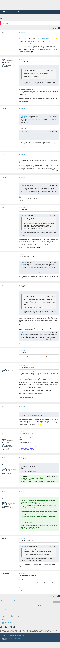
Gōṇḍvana (44, 38)
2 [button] (53, 28)
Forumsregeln (5, 23)
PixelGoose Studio (17, 638)
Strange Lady (25, 116)
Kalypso (24, 465)
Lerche (24, 414)
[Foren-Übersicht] (11, 5)
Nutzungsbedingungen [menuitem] (6, 622)
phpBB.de (16, 637)
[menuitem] (7, 12)
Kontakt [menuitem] (3, 612)
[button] (50, 28)
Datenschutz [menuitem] (4, 623)
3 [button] (55, 28)
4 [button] (57, 28)
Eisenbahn (27, 550)
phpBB (8, 635)
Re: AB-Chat (22, 32)
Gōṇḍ (53, 38)
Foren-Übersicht (3, 605)
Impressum (3, 619)
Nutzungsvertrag (5, 621)
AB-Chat (3, 18)
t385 (26, 70)
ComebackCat (25, 546)
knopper (24, 67)
